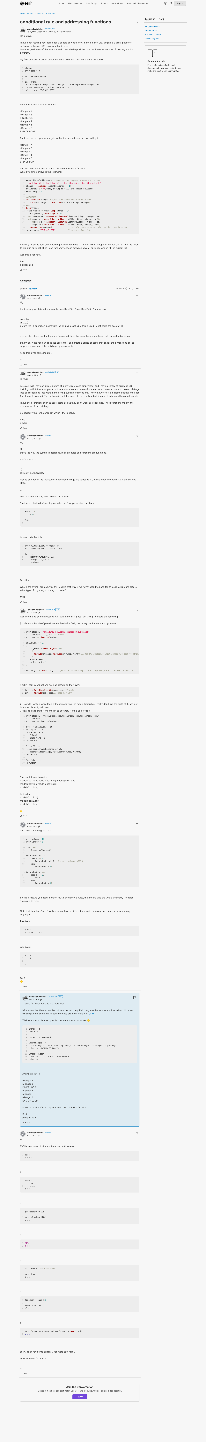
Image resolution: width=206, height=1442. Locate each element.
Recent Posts (151, 30)
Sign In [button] (80, 1396)
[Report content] (136, 22)
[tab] (25, 280)
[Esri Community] (26, 3)
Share (23, 270)
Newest (32, 288)
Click (91, 1013)
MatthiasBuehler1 (35, 295)
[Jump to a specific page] (137, 288)
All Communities (152, 26)
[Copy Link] (73, 32)
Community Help (152, 38)
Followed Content (153, 34)
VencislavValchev (35, 29)
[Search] (171, 3)
